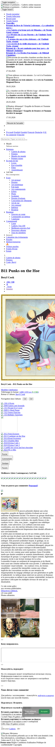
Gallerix (12, 729)
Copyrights (17, 745)
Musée (12, 145)
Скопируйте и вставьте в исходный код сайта (21, 714)
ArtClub (12, 173)
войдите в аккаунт (46, 695)
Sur (18, 740)
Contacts (23, 740)
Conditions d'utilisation (26, 742)
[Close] (26, 139)
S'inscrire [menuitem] (20, 135)
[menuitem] (45, 132)
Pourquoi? (33, 486)
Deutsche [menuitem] (38, 132)
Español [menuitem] (24, 132)
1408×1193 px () (29, 392)
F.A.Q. (13, 740)
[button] (12, 14)
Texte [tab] (9, 287)
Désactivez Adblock (9, 591)
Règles (14, 742)
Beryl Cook (20, 394)
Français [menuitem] (31, 132)
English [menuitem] (17, 132)
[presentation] (30, 291)
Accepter (44, 711)
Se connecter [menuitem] (11, 135)
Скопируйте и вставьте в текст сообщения (19, 721)
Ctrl (25, 399)
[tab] (10, 282)
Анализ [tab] (9, 289)
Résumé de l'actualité (15, 123)
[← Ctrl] (12, 415)
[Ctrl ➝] (10, 434)
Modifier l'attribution (9, 390)
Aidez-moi (5, 740)
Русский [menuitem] (9, 132)
